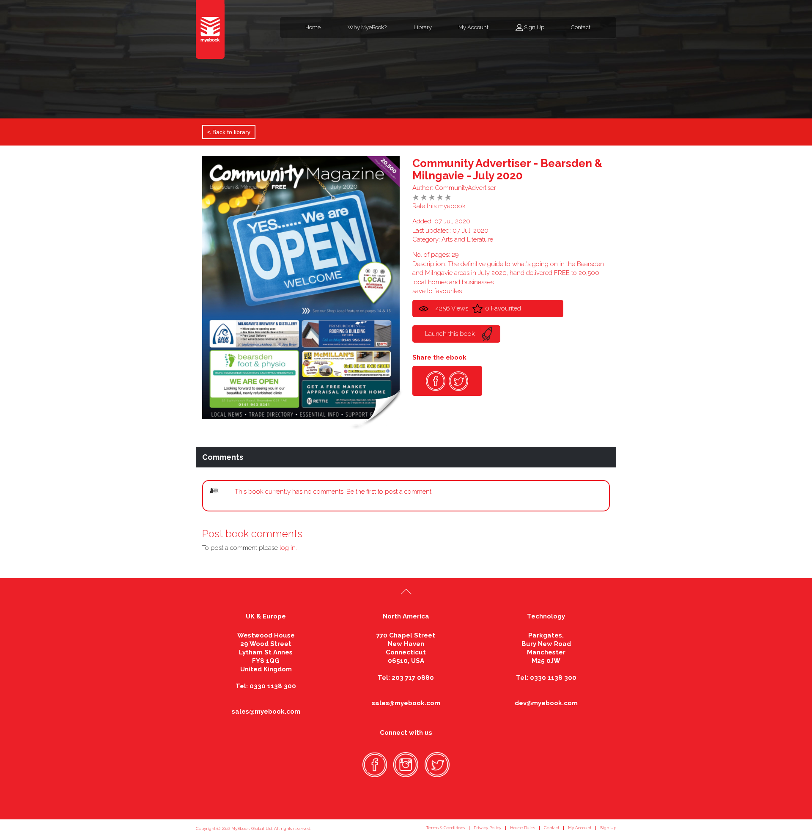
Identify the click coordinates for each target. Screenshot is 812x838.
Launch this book (450, 334)
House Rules (522, 827)
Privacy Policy (487, 827)
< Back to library (228, 132)
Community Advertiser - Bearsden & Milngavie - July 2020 (507, 169)
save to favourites (437, 291)
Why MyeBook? (367, 27)
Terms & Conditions (445, 827)
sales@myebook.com (266, 711)
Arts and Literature (467, 239)
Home (313, 27)
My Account (473, 27)
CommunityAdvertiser (465, 188)
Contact (580, 27)
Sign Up (534, 27)
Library (423, 27)
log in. (288, 548)
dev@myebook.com (546, 703)
